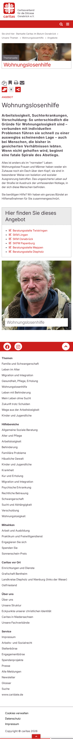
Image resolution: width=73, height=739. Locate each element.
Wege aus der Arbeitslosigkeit (20, 409)
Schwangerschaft (13, 499)
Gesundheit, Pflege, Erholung (20, 381)
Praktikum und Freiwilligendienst (22, 536)
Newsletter (8, 677)
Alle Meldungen (11, 671)
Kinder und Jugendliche (17, 415)
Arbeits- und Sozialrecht (17, 642)
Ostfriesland (9, 585)
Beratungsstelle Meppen (28, 247)
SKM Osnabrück (23, 239)
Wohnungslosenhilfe (33, 37)
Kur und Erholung (12, 476)
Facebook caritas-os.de (7, 346)
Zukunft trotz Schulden (16, 404)
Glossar (6, 683)
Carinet (4, 89)
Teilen (18, 89)
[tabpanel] (36, 57)
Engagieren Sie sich (14, 542)
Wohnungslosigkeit (13, 516)
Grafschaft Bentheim (14, 573)
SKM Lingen (20, 234)
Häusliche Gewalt (13, 458)
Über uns (7, 599)
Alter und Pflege (12, 435)
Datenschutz (13, 718)
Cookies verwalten (16, 713)
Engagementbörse (13, 654)
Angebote (52, 37)
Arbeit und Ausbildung (16, 530)
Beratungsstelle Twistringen (30, 230)
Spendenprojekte (12, 660)
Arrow (36, 736)
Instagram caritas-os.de (18, 346)
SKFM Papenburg (24, 243)
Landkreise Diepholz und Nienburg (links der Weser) (34, 579)
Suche (6, 688)
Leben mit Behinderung (16, 392)
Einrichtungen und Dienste (18, 568)
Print (16, 82)
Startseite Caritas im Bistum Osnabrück (36, 33)
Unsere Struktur (11, 605)
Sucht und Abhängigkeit (17, 504)
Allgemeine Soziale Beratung (20, 430)
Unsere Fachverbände (16, 622)
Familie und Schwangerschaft (20, 363)
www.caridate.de (12, 694)
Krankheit (8, 470)
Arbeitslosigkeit (11, 441)
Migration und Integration (17, 375)
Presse (6, 665)
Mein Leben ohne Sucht (16, 398)
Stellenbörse (9, 648)
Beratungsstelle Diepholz (28, 251)
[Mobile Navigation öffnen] (68, 24)
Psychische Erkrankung (16, 487)
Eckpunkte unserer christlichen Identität (26, 611)
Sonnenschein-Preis (14, 553)
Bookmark (10, 82)
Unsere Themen (10, 37)
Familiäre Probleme (14, 453)
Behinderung (10, 447)
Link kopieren (4, 82)
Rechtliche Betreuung (15, 493)
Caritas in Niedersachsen (17, 617)
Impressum (9, 637)
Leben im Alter (11, 369)
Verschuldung (10, 510)
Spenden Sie (9, 547)
